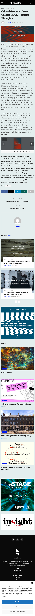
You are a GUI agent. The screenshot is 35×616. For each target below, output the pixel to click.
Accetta (17, 602)
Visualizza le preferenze (17, 612)
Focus (17, 568)
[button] (32, 583)
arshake (7, 185)
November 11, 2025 (6, 438)
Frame (17, 573)
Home (2, 8)
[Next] (19, 301)
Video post (17, 570)
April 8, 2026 (5, 406)
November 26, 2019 (15, 296)
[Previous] (16, 301)
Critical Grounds (10, 8)
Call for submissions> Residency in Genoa (16, 404)
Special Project (17, 575)
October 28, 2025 (6, 472)
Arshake (9, 22)
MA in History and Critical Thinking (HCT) (16, 436)
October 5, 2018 (18, 22)
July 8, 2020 (14, 265)
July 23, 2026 (5, 374)
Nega (17, 607)
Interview (17, 577)
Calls (4, 368)
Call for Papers (6, 372)
